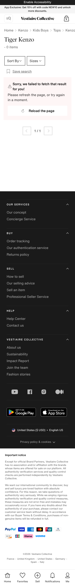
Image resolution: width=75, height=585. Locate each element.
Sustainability (17, 354)
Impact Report (18, 360)
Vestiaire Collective (25, 339)
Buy (10, 233)
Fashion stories (18, 374)
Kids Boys (41, 30)
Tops (57, 30)
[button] (66, 18)
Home (8, 30)
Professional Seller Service (28, 296)
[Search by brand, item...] (8, 18)
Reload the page (41, 110)
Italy (42, 562)
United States (45, 558)
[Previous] (27, 131)
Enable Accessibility (37, 2)
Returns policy (18, 254)
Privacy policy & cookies (35, 442)
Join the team (17, 367)
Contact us (15, 325)
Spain (34, 562)
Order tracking (18, 241)
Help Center (16, 318)
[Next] (48, 131)
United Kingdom (26, 558)
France (10, 558)
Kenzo (23, 30)
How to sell (15, 276)
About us (14, 347)
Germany (60, 558)
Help (11, 311)
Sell (10, 269)
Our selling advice (21, 283)
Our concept (16, 212)
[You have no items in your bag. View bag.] (66, 18)
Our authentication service (27, 247)
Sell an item (16, 289)
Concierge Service (21, 218)
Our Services (18, 204)
